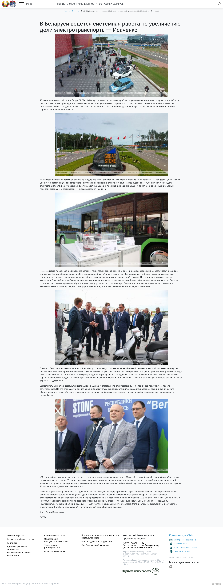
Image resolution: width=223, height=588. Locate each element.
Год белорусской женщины (95, 545)
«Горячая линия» (181, 544)
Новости (75, 11)
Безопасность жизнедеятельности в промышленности (100, 536)
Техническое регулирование (52, 546)
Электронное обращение (185, 540)
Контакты (12, 543)
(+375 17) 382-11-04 (133, 543)
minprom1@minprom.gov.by (181, 557)
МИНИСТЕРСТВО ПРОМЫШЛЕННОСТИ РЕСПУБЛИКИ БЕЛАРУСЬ (90, 4)
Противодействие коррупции (96, 541)
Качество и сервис (182, 551)
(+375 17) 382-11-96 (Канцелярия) (141, 545)
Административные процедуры (17, 547)
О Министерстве (15, 535)
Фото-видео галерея (54, 551)
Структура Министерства (20, 539)
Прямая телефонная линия (185, 547)
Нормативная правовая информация (19, 553)
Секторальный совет (55, 535)
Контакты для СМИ (181, 535)
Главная (67, 11)
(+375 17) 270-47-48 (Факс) (138, 547)
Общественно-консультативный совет (56, 540)
